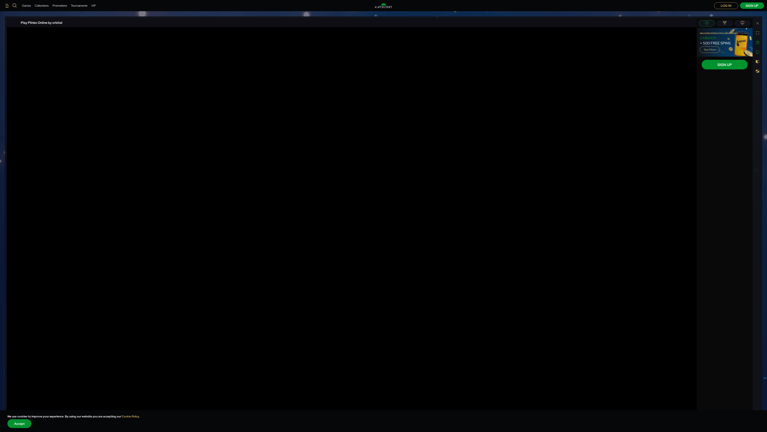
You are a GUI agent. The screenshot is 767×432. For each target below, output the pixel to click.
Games (26, 5)
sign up (752, 6)
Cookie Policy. (131, 416)
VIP (93, 5)
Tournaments (79, 5)
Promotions (60, 5)
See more (710, 49)
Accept (19, 424)
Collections (42, 5)
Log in (726, 6)
